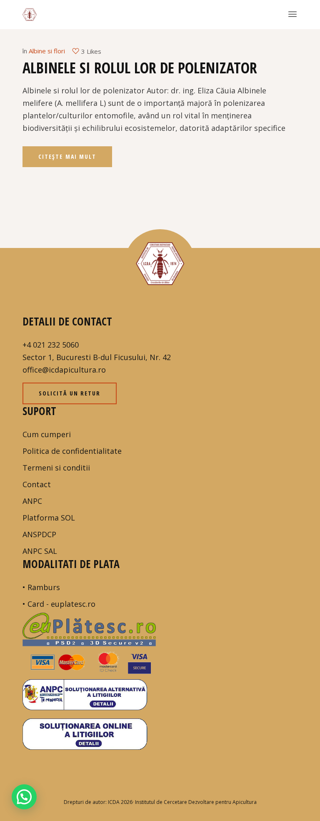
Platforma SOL (48, 518)
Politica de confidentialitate (72, 451)
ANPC (32, 501)
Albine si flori (47, 51)
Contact (36, 484)
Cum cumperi (46, 434)
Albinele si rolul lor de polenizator (139, 68)
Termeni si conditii (56, 468)
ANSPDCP (39, 534)
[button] (24, 796)
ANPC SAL (39, 551)
